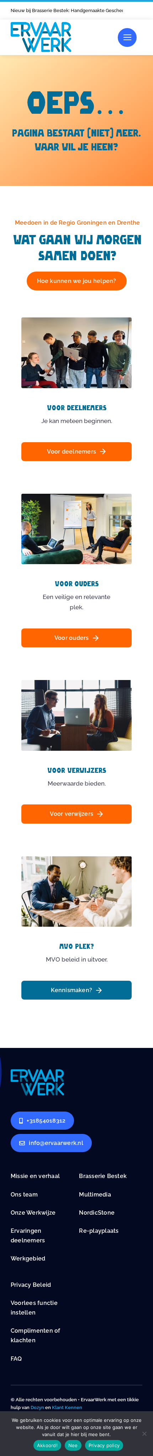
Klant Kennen (67, 1407)
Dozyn (37, 1407)
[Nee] (144, 1433)
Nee (73, 1445)
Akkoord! (47, 1445)
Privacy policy (104, 1445)
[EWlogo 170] (41, 24)
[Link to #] (127, 37)
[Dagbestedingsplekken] (37, 1072)
